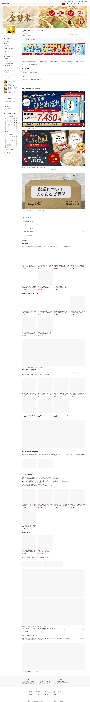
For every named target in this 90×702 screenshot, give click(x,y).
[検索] (63, 7)
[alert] (53, 42)
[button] (85, 4)
